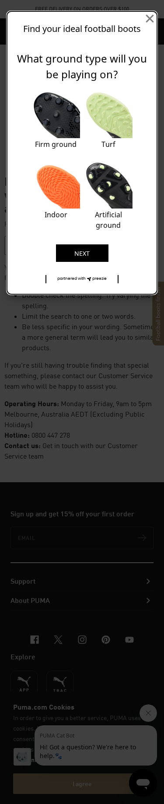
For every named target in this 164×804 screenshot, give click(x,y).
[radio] (56, 122)
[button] (82, 279)
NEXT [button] (82, 253)
